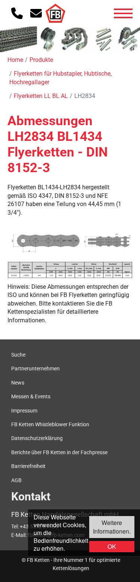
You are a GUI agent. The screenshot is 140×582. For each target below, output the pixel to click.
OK (112, 546)
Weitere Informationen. (112, 526)
